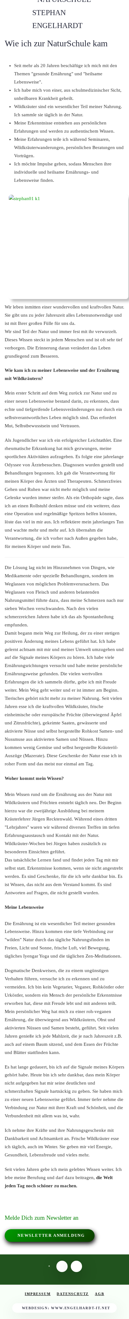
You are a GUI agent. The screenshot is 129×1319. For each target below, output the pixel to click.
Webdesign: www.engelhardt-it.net (66, 1308)
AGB (99, 1294)
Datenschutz (73, 1294)
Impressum (37, 1294)
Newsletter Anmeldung (51, 1235)
